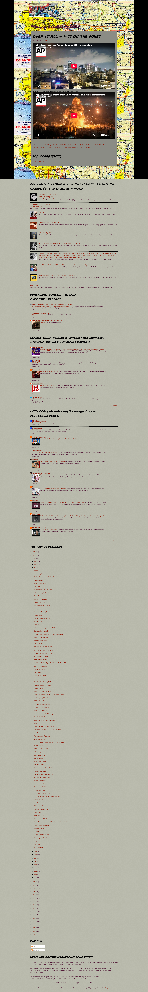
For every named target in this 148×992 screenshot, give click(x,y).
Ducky (36, 609)
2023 (34, 882)
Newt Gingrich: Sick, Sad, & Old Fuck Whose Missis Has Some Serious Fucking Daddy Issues (67, 265)
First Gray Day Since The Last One (44, 698)
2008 (34, 931)
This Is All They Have (40, 599)
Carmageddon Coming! (41, 631)
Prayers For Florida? (40, 780)
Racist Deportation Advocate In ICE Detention (53, 489)
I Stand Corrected (39, 602)
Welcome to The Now (39, 437)
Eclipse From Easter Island (42, 835)
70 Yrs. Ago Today (39, 790)
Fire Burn (37, 803)
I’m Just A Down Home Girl (40, 430)
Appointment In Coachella (42, 736)
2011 (34, 921)
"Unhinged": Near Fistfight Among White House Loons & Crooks (58, 275)
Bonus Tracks (38, 596)
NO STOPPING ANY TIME (42, 793)
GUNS (61, 145)
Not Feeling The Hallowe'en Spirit (44, 704)
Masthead (49, 19)
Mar (35, 871)
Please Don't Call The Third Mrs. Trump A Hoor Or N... (51, 822)
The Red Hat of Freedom (47, 385)
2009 (34, 928)
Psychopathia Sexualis (40, 640)
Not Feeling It (38, 574)
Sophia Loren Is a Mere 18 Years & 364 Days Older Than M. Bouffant (60, 243)
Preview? (37, 570)
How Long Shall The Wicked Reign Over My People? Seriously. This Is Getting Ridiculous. (50, 196)
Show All (115, 405)
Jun (35, 861)
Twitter (74, 19)
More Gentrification (40, 739)
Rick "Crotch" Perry (36, 285)
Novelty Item (38, 615)
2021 (34, 888)
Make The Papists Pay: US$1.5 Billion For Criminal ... (50, 695)
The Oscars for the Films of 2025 (49, 371)
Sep (35, 851)
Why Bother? (81, 147)
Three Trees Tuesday (40, 710)
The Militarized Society (40, 147)
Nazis (77, 145)
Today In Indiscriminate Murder (43, 768)
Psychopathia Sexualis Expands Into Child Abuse (48, 634)
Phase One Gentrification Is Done (44, 784)
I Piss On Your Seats (40, 675)
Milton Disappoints (39, 755)
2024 (34, 558)
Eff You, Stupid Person (40, 701)
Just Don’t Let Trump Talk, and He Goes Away (45, 452)
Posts (34, 946)
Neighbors (37, 841)
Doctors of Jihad (43, 145)
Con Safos (37, 586)
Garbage (36, 625)
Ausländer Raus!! (39, 723)
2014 (34, 911)
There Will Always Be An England (44, 720)
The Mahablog (36, 451)
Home (36, 19)
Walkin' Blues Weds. (40, 583)
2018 (34, 898)
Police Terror (103, 145)
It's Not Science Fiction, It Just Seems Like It (52, 461)
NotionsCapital (37, 428)
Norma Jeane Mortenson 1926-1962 (49, 222)
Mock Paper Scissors (39, 421)
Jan (35, 878)
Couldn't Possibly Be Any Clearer (44, 726)
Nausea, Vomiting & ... (41, 771)
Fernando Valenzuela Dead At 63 (44, 653)
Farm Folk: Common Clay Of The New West (47, 730)
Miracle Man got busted (39, 315)
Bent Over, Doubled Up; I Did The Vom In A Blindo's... (50, 663)
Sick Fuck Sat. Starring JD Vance (44, 682)
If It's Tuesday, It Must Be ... (42, 593)
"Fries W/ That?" (39, 672)
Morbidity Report (69, 145)
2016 (34, 905)
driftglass (35, 460)
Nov (35, 564)
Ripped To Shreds (39, 758)
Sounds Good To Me (40, 717)
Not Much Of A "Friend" (41, 656)
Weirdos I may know (38, 363)
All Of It (36, 831)
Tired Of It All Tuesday (41, 666)
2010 (34, 924)
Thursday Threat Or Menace (42, 819)
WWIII (87, 147)
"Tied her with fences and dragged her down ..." (48, 796)
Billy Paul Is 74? (44, 212)
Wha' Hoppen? (38, 580)
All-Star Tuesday (39, 847)
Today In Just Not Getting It (42, 691)
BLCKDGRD (36, 514)
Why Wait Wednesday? (41, 764)
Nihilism (82, 145)
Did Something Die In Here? (42, 618)
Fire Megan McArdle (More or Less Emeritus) (47, 320)
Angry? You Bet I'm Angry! (42, 825)
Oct (35, 568)
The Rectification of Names (41, 473)
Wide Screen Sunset (40, 806)
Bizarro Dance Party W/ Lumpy (43, 714)
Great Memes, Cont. (38, 423)
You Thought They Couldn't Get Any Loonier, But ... (40, 205)
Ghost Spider (38, 644)
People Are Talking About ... (42, 612)
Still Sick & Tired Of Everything (43, 650)
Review (62, 19)
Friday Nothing (38, 688)
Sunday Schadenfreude (41, 679)
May (35, 864)
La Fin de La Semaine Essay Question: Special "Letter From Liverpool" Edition (62, 502)
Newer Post (35, 170)
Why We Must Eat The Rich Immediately (46, 647)
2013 (34, 915)
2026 (34, 552)
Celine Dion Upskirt (45, 233)
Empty (50, 145)
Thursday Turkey (39, 828)
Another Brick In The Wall (42, 605)
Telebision (88, 19)
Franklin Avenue (37, 347)
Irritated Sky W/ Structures (42, 707)
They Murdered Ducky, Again (43, 590)
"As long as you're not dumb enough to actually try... (49, 742)
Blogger (107, 988)
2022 (34, 885)
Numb (96, 145)
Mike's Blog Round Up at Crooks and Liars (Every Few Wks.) (52, 304)
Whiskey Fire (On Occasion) (41, 313)
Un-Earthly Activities (69, 147)
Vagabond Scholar (38, 370)
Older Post (113, 170)
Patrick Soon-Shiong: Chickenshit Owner (46, 628)
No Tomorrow (90, 145)
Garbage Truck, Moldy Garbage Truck (45, 577)
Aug (35, 855)
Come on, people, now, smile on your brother (52, 475)
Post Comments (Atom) (46, 175)
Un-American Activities (55, 147)
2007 (34, 934)
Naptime (42, 322)
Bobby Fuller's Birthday (41, 659)
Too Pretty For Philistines (41, 838)
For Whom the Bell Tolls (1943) (49, 530)
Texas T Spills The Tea (41, 749)
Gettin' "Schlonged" (40, 669)
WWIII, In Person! (39, 621)
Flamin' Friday (38, 745)
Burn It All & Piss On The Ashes (44, 774)
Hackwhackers (37, 487)
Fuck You (55, 145)
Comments (36, 950)
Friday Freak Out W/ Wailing (42, 685)
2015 (34, 908)
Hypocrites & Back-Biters (42, 809)
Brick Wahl (36, 361)
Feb (35, 874)
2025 (34, 555)
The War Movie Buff (38, 528)
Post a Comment (40, 161)
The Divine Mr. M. (38, 397)
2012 (34, 918)
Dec (35, 561)
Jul (35, 858)
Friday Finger (38, 752)
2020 (34, 892)
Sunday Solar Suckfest (40, 787)
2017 (34, 901)
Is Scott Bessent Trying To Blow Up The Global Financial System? (51, 306)
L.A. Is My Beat (37, 383)
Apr (35, 868)
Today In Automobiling (41, 637)
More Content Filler (40, 761)
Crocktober (37, 844)
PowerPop (35, 501)
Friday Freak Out (39, 815)
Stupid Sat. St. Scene (40, 733)
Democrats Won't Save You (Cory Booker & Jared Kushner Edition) (59, 439)
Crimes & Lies (38, 800)
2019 (34, 895)
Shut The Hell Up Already (42, 777)
